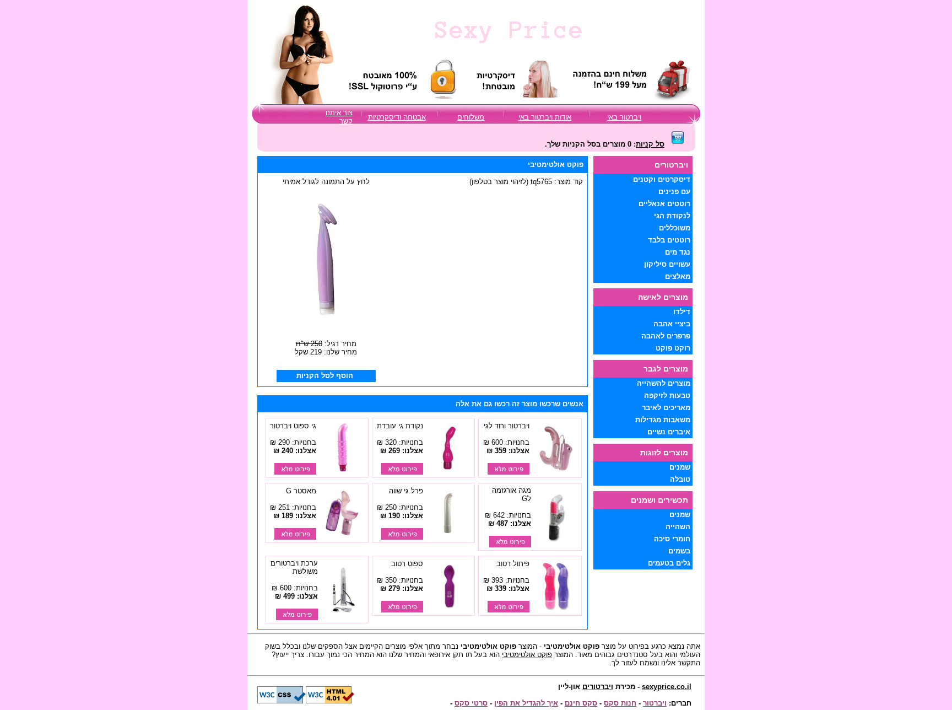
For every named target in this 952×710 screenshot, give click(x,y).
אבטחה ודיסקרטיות (397, 117)
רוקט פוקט (673, 348)
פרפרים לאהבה (665, 336)
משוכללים (674, 228)
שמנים (679, 467)
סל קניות (650, 144)
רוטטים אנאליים (664, 204)
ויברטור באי (624, 117)
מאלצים (677, 276)
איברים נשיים (668, 432)
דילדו (681, 312)
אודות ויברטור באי (544, 117)
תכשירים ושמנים (659, 500)
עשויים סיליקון (667, 264)
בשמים (679, 551)
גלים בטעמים (669, 563)
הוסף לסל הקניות (324, 376)
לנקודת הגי (672, 216)
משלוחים (470, 117)
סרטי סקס (471, 703)
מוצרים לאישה (663, 297)
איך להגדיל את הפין (526, 703)
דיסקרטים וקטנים (661, 179)
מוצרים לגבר (665, 368)
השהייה (678, 527)
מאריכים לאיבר (666, 408)
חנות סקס (620, 703)
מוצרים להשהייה (663, 383)
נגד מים (677, 252)
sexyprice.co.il (666, 686)
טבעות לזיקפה (667, 395)
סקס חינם (581, 703)
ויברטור (655, 703)
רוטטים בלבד (669, 240)
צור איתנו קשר (339, 117)
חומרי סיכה (672, 539)
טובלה (680, 479)
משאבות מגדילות (662, 420)
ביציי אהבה (671, 324)
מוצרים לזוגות (664, 452)
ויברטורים (597, 686)
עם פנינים (674, 191)
